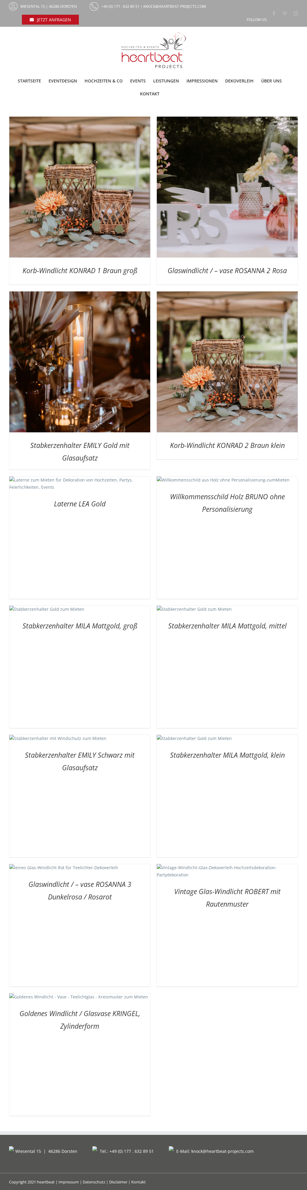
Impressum (68, 1182)
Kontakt (138, 1182)
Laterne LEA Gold (80, 504)
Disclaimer (118, 1182)
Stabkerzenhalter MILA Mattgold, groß (79, 626)
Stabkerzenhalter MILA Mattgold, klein (227, 755)
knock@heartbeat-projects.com (174, 6)
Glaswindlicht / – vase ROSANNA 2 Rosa (227, 270)
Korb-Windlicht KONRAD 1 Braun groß (79, 270)
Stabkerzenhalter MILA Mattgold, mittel (227, 626)
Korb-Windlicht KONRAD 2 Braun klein (227, 445)
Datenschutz (94, 1182)
